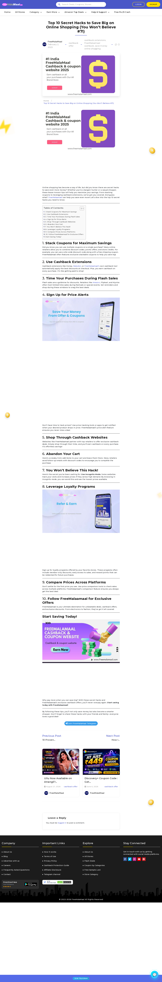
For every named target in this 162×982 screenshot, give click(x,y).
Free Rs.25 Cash (122, 12)
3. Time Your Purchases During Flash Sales (62, 217)
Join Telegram (81, 978)
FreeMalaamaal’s (92, 266)
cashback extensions (95, 40)
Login (138, 4)
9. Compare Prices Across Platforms (60, 232)
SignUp (153, 4)
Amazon (96, 282)
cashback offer (70, 787)
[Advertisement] (81, 168)
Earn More (52, 12)
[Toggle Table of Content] (80, 209)
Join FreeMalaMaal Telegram (82, 723)
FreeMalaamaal (55, 197)
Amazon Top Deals (74, 12)
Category (34, 12)
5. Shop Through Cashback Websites (60, 222)
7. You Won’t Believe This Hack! (58, 227)
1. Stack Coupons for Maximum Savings (61, 212)
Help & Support (99, 12)
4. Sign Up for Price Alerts (55, 219)
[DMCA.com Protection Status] (64, 882)
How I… (116, 740)
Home (7, 12)
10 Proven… (48, 740)
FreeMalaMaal (55, 42)
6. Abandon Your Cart (54, 224)
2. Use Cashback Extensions (56, 214)
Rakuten (77, 266)
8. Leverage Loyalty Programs (57, 229)
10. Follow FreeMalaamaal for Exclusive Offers (64, 234)
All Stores (20, 12)
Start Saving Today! (53, 237)
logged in (62, 823)
